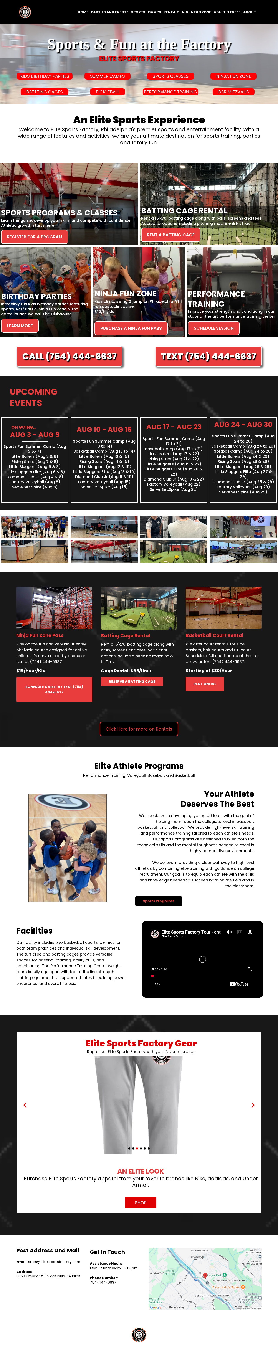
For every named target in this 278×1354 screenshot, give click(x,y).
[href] (205, 1279)
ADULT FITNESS (227, 12)
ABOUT (249, 12)
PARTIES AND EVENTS (110, 12)
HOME (83, 12)
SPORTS (138, 12)
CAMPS (154, 12)
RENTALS (171, 12)
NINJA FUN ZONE (196, 12)
